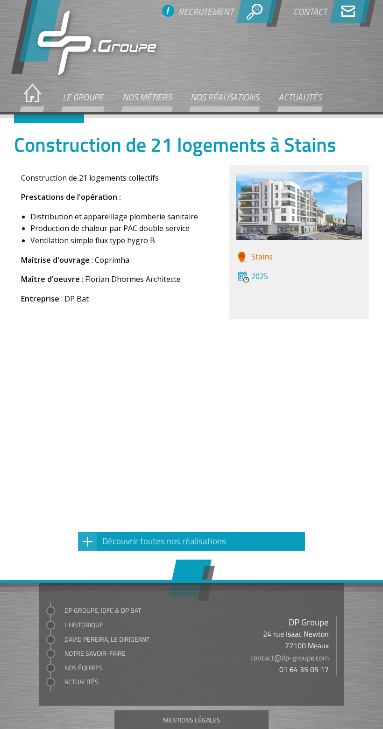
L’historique (83, 624)
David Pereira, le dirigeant (106, 639)
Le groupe (83, 97)
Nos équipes (83, 667)
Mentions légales (191, 719)
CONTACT (310, 11)
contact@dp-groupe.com (289, 657)
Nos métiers (146, 97)
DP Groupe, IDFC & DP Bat (102, 610)
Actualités (299, 97)
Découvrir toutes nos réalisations (164, 540)
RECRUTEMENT (206, 11)
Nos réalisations (225, 97)
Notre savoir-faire (95, 653)
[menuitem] (31, 97)
